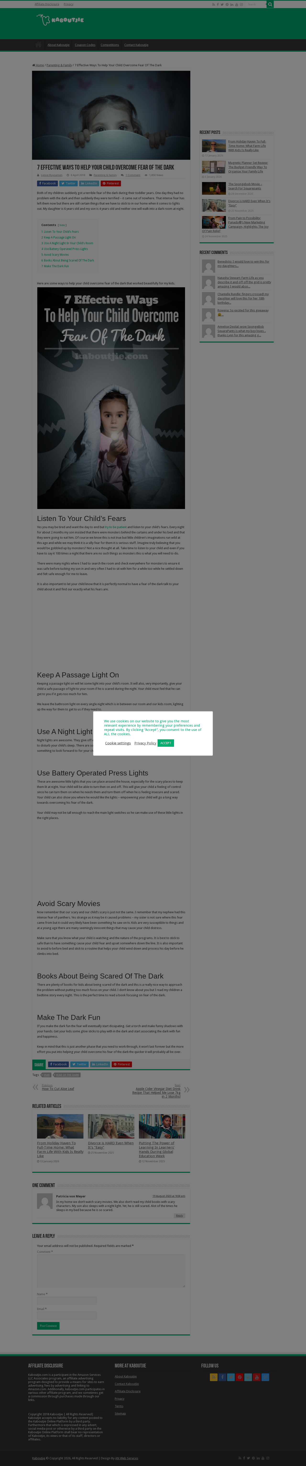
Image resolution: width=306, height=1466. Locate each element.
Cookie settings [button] (118, 743)
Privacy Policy (145, 743)
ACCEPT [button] (165, 743)
